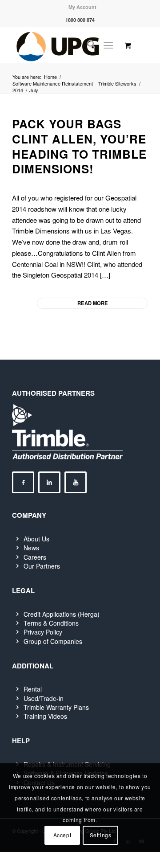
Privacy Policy (43, 631)
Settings (101, 835)
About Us (36, 538)
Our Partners (42, 565)
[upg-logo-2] (66, 45)
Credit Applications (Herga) (62, 614)
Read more (92, 303)
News (31, 547)
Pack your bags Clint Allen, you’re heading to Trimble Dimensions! (79, 146)
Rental (33, 688)
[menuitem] (82, 6)
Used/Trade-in (44, 698)
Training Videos (45, 716)
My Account (82, 7)
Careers (35, 557)
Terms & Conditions (51, 623)
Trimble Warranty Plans (56, 707)
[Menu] (108, 45)
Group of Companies (53, 641)
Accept (62, 835)
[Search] (87, 45)
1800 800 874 (80, 19)
